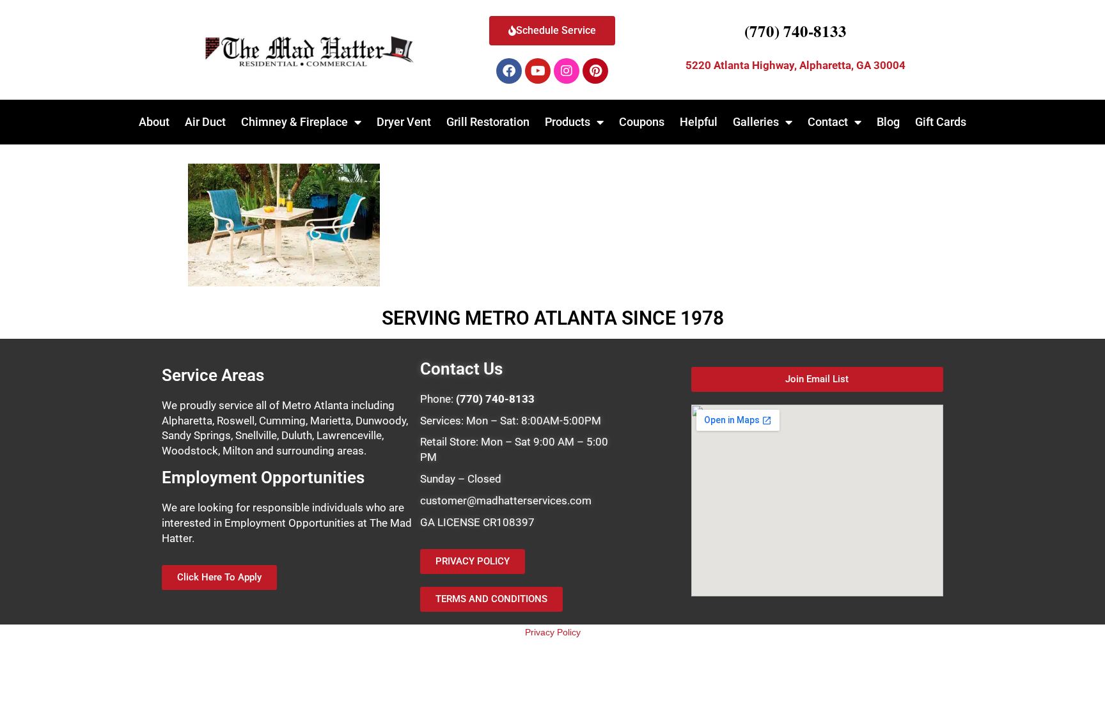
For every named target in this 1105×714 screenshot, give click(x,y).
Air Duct (205, 121)
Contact (828, 121)
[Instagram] (566, 71)
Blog (888, 121)
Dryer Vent (404, 121)
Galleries (756, 121)
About (154, 121)
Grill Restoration (487, 121)
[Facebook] (509, 71)
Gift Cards (940, 121)
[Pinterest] (595, 71)
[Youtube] (538, 71)
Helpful (698, 121)
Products (567, 121)
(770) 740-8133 (795, 31)
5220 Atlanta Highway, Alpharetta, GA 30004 (795, 65)
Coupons (641, 121)
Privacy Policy (553, 632)
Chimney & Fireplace (294, 121)
